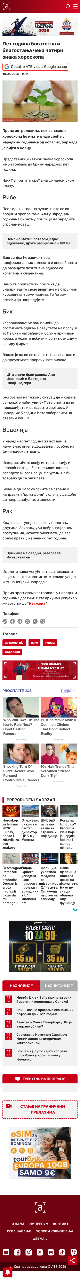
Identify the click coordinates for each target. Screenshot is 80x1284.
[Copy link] (4, 621)
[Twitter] (40, 1252)
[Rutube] (51, 1252)
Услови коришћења (54, 1231)
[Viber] (73, 1252)
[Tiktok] (62, 1252)
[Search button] (68, 6)
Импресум (38, 1224)
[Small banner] (40, 946)
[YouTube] (6, 1252)
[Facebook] (17, 1252)
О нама (18, 1224)
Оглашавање (19, 1231)
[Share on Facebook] (12, 621)
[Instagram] (28, 1252)
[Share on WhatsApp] (35, 621)
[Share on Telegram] (20, 621)
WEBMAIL (40, 1239)
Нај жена (37, 603)
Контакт (61, 1224)
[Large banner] (40, 26)
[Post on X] (27, 621)
